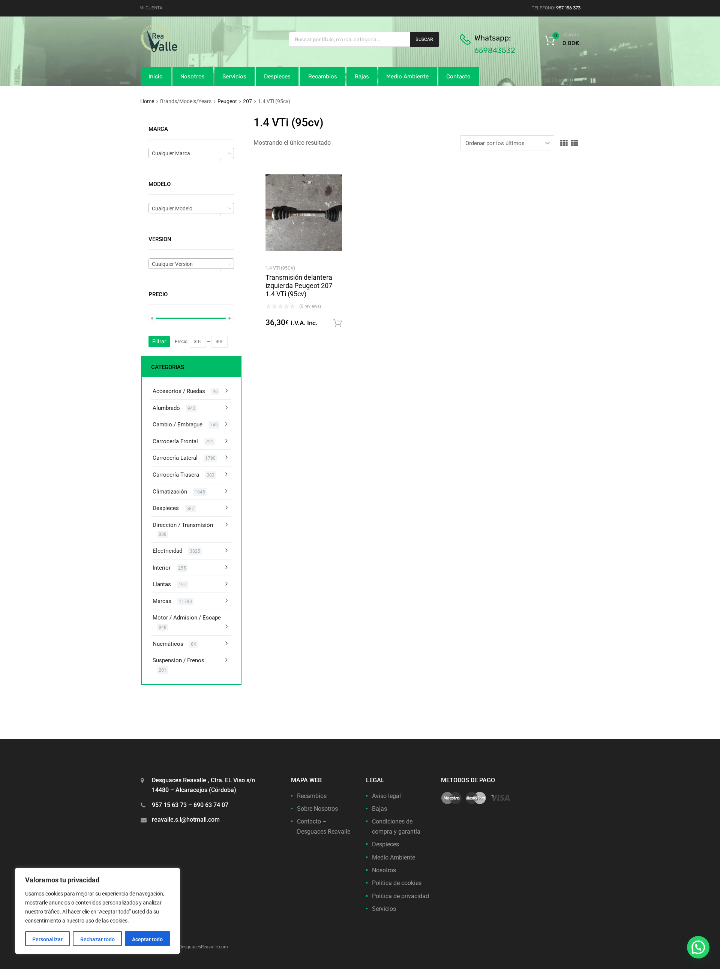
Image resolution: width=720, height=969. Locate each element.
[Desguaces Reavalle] (178, 50)
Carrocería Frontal (175, 441)
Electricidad (167, 551)
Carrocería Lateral (175, 457)
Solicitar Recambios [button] (337, 323)
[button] (698, 947)
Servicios (234, 76)
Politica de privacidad (400, 896)
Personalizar (47, 939)
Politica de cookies (397, 882)
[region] (97, 911)
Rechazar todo (97, 939)
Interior (162, 567)
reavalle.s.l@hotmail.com (186, 819)
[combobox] (191, 153)
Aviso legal (386, 796)
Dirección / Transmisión (183, 525)
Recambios (322, 76)
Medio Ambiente (407, 76)
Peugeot (227, 101)
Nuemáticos (168, 643)
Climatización (170, 491)
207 (247, 101)
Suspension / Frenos (178, 660)
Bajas (362, 76)
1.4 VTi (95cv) (280, 268)
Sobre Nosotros (317, 808)
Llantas (162, 584)
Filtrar (159, 341)
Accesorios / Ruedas (179, 391)
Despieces (277, 76)
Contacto (458, 76)
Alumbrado (166, 408)
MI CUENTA (151, 7)
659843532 (494, 50)
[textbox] (191, 153)
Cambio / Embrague (177, 424)
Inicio (155, 76)
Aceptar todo (147, 939)
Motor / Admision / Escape (187, 617)
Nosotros (192, 76)
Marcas (162, 601)
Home (147, 101)
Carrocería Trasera (176, 474)
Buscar (424, 39)
